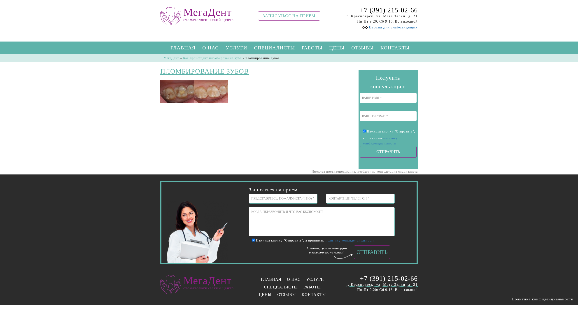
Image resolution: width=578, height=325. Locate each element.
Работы (312, 48)
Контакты (395, 48)
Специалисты (274, 48)
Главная (183, 48)
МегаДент (171, 58)
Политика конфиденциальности (542, 299)
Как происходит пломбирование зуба (212, 58)
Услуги (236, 48)
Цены (337, 48)
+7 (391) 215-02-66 (389, 10)
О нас (210, 48)
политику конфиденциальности (350, 240)
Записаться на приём (289, 16)
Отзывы (362, 48)
